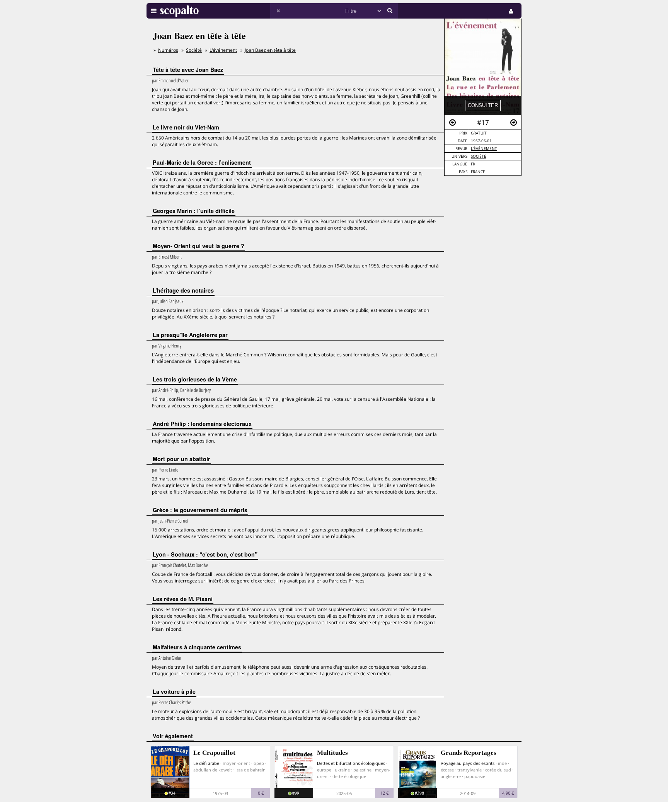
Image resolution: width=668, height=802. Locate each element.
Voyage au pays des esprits (467, 763)
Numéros (168, 50)
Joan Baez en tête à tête (270, 50)
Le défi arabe (206, 763)
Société (478, 156)
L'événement (484, 148)
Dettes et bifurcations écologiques (351, 763)
